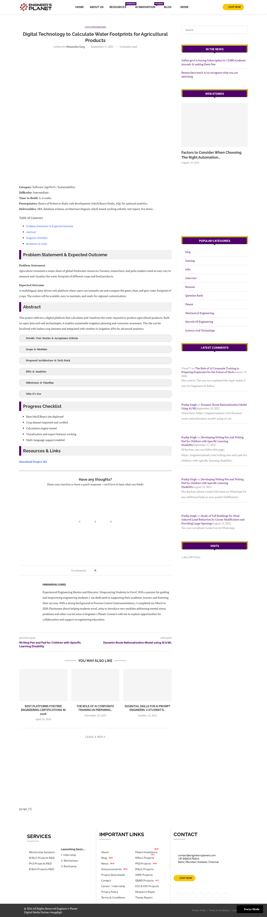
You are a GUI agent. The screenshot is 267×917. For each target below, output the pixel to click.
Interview (191, 278)
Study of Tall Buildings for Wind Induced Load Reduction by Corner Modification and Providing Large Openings (213, 519)
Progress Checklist (36, 238)
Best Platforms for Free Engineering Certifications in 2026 (43, 710)
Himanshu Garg (75, 46)
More (184, 7)
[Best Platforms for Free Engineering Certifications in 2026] (43, 685)
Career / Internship (113, 886)
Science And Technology (200, 330)
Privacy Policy (109, 891)
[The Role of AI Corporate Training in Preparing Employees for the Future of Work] (95, 685)
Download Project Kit (33, 461)
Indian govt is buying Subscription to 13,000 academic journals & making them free (213, 62)
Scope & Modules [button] (36, 349)
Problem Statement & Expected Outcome (49, 226)
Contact (106, 880)
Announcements (111, 869)
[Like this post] (97, 570)
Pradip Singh (189, 404)
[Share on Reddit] (109, 570)
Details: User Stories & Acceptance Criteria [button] (52, 338)
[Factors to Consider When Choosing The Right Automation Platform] (214, 125)
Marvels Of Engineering (199, 321)
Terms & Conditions (113, 897)
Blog (168, 7)
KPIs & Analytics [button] (36, 371)
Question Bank (194, 295)
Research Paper (145, 891)
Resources (119, 6)
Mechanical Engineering (199, 313)
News (104, 863)
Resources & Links (36, 244)
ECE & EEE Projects (147, 886)
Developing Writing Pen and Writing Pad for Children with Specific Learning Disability (212, 441)
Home (79, 7)
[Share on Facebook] (101, 570)
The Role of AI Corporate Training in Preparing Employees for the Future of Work (210, 370)
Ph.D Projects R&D (40, 863)
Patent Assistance (146, 852)
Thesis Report (143, 897)
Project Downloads (113, 874)
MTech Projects (144, 857)
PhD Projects (143, 863)
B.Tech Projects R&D (41, 869)
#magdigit (56, 912)
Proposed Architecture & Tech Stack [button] (48, 360)
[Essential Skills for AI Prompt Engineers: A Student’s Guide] (147, 685)
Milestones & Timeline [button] (40, 382)
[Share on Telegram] (116, 570)
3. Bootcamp (68, 866)
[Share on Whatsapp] (112, 570)
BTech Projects (144, 869)
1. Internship (68, 855)
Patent (189, 304)
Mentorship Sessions (42, 852)
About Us (97, 7)
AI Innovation (146, 6)
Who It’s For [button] (33, 394)
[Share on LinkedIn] (105, 570)
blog (188, 252)
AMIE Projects (144, 874)
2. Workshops (69, 860)
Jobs (188, 269)
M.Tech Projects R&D (42, 857)
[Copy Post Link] (120, 570)
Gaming (190, 261)
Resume (190, 287)
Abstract (31, 232)
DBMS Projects (144, 880)
